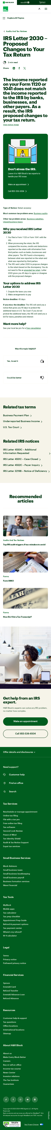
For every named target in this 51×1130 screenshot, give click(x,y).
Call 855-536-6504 (16, 191)
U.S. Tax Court (11, 427)
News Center (9, 1072)
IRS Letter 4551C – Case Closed (20, 459)
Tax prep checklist (11, 916)
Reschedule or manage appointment (20, 811)
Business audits (41, 213)
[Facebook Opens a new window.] (13, 1099)
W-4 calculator (10, 935)
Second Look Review (13, 831)
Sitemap (7, 1033)
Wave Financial (10, 885)
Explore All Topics (15, 18)
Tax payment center (12, 928)
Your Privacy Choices (31, 1124)
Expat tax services (11, 846)
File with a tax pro (11, 819)
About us (7, 1053)
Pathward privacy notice (14, 963)
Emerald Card (9, 987)
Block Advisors (10, 866)
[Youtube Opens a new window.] (28, 1099)
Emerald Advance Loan (14, 994)
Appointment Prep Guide (14, 920)
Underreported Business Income (21, 421)
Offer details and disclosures (18, 752)
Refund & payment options (15, 924)
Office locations (10, 1026)
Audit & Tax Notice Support (16, 842)
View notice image (11, 125)
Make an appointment (17, 184)
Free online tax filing (12, 823)
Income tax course (12, 1068)
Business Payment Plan (16, 415)
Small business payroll (13, 877)
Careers (6, 1061)
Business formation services (16, 881)
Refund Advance (11, 998)
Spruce (6, 983)
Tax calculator (9, 912)
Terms (6, 955)
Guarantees (8, 1084)
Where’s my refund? (12, 932)
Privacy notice (9, 959)
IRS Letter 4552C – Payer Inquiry (21, 465)
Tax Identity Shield (11, 838)
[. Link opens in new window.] (12, 1124)
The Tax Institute (11, 1080)
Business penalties (35, 219)
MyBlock (7, 905)
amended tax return (32, 270)
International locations (13, 1029)
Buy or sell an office (12, 1065)
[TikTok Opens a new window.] (6, 1099)
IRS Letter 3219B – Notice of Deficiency (25, 471)
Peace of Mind (9, 834)
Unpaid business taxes (13, 222)
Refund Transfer (10, 990)
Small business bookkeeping (16, 873)
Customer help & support (15, 1018)
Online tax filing (10, 815)
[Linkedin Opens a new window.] (35, 1099)
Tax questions (9, 1022)
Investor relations (11, 1076)
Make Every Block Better (14, 1057)
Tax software (9, 827)
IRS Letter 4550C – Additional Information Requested (19, 451)
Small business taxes (13, 870)
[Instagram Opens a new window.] (20, 1099)
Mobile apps (8, 909)
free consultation (33, 328)
